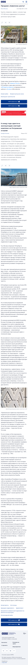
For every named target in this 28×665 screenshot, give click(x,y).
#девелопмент (19, 608)
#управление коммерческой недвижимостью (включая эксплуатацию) (12, 611)
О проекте (4, 645)
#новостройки (4, 94)
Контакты (4, 642)
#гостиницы (13, 605)
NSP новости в (12, 101)
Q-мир (9, 89)
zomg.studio (4, 662)
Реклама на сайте (16, 643)
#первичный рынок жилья (17, 94)
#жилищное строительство (8, 96)
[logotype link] (4, 2)
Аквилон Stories (15, 83)
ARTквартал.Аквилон (7, 87)
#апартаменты (5, 605)
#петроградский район (7, 615)
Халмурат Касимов (5, 133)
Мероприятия (16, 646)
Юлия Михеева (4, 8)
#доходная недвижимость (7, 608)
